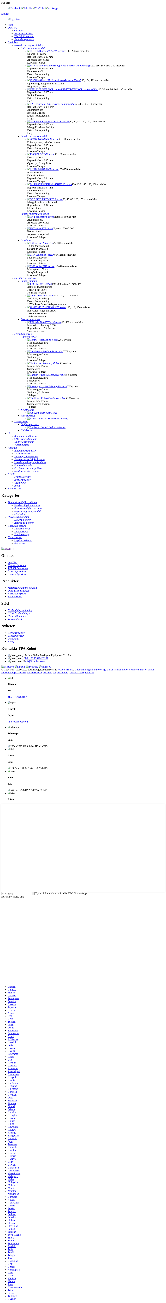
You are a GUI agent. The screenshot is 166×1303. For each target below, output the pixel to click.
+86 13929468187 (17, 697)
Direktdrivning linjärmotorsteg (90, 669)
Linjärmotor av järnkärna (65, 672)
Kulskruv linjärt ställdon (13, 672)
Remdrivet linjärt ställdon (141, 669)
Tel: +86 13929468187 (36, 658)
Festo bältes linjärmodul (39, 672)
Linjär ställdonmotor (117, 669)
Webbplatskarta (65, 669)
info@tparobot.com (35, 661)
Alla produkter (86, 672)
